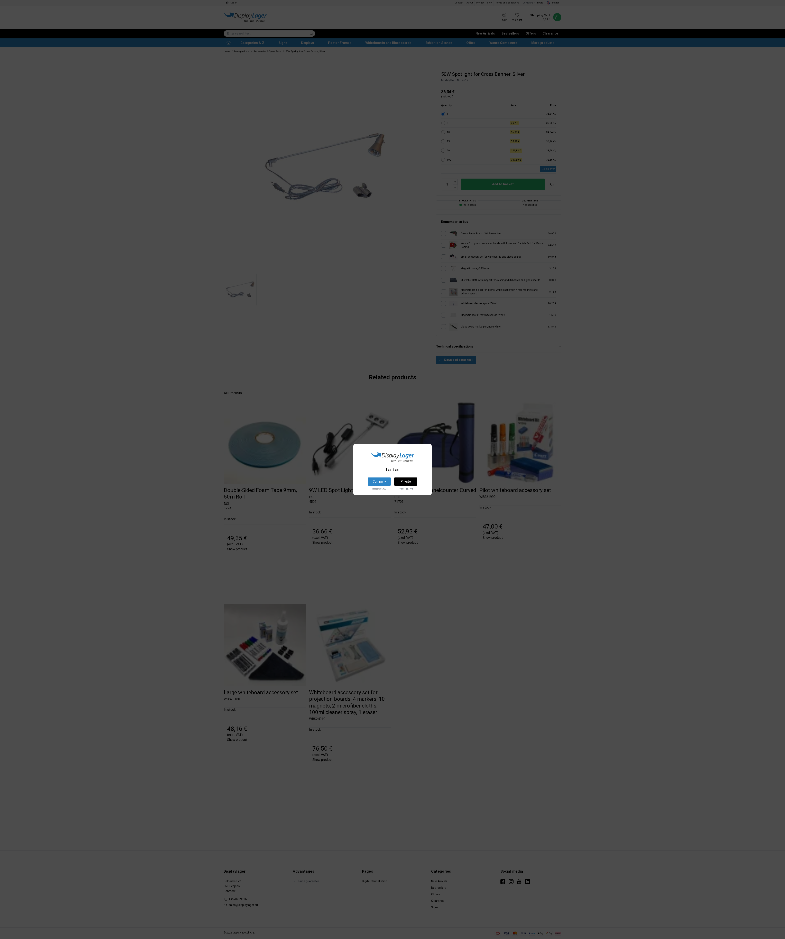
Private (405, 481)
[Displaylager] (392, 457)
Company (379, 481)
